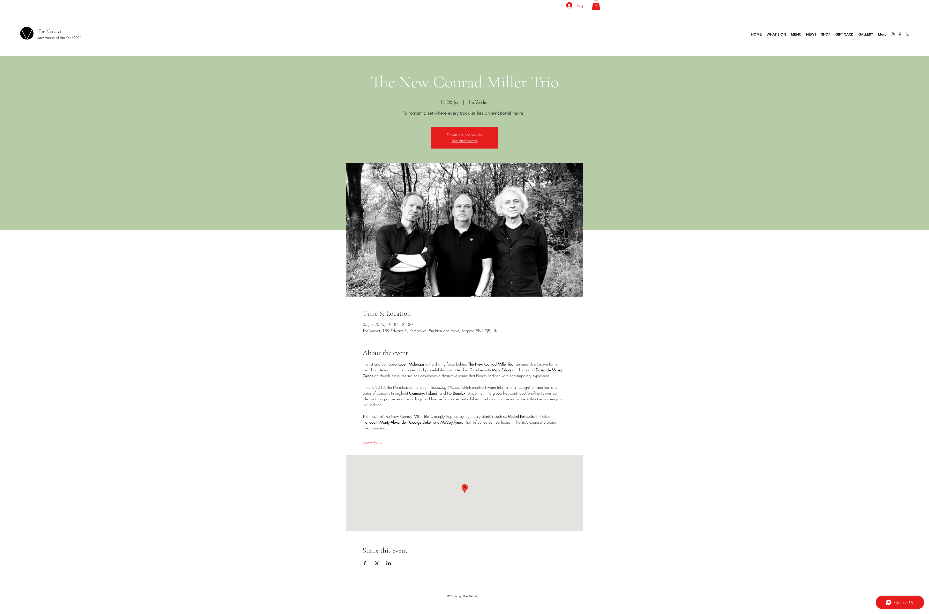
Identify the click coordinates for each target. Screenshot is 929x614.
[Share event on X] (377, 563)
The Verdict (49, 31)
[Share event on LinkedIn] (388, 563)
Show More (372, 442)
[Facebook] (900, 34)
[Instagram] (892, 34)
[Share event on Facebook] (365, 563)
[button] (596, 5)
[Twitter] (907, 34)
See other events (465, 140)
